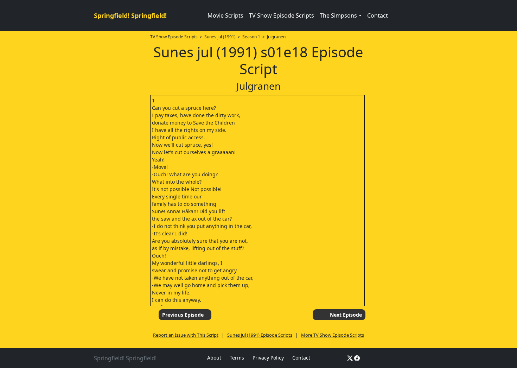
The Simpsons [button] (338, 15)
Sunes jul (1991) (220, 37)
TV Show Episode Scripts (281, 15)
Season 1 (251, 37)
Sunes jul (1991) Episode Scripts (259, 335)
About (214, 357)
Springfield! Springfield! (130, 15)
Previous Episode (183, 314)
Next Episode (346, 314)
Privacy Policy (268, 357)
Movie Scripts (225, 15)
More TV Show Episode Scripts (332, 335)
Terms (237, 357)
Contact (377, 15)
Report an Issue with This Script (185, 335)
